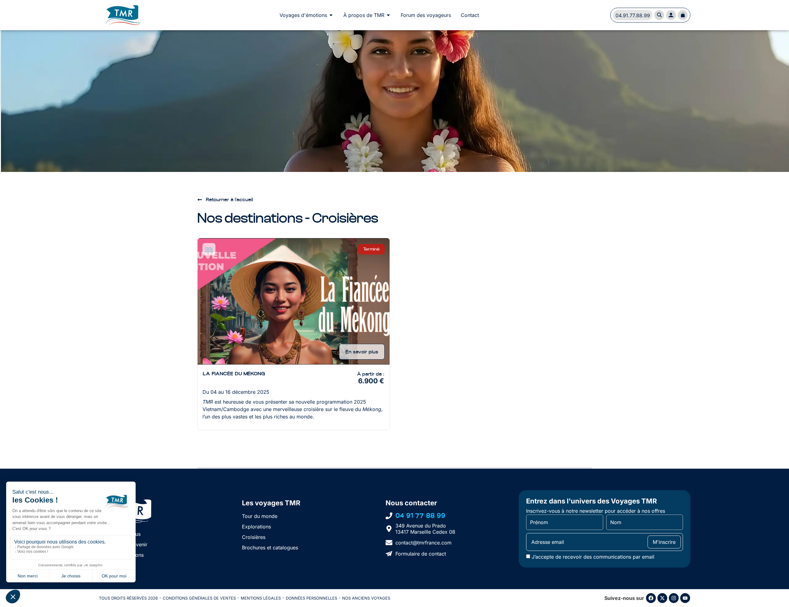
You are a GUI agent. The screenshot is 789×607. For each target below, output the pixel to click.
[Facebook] (651, 598)
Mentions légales (261, 598)
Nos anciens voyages (366, 598)
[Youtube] (685, 598)
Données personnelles (311, 598)
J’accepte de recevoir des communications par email (593, 556)
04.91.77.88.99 (632, 15)
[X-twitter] (662, 598)
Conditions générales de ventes (199, 598)
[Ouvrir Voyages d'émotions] (331, 15)
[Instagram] (674, 598)
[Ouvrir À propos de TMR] (388, 15)
